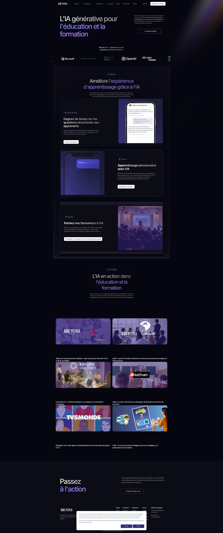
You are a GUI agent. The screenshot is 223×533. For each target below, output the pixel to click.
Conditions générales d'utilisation (157, 511)
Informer (125, 510)
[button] (86, 4)
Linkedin (144, 510)
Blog (118, 4)
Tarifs (135, 4)
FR (146, 3)
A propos (110, 4)
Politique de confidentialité (155, 516)
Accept (126, 526)
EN (144, 3)
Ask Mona (120, 531)
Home (76, 4)
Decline (138, 526)
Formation (126, 4)
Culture (134, 510)
